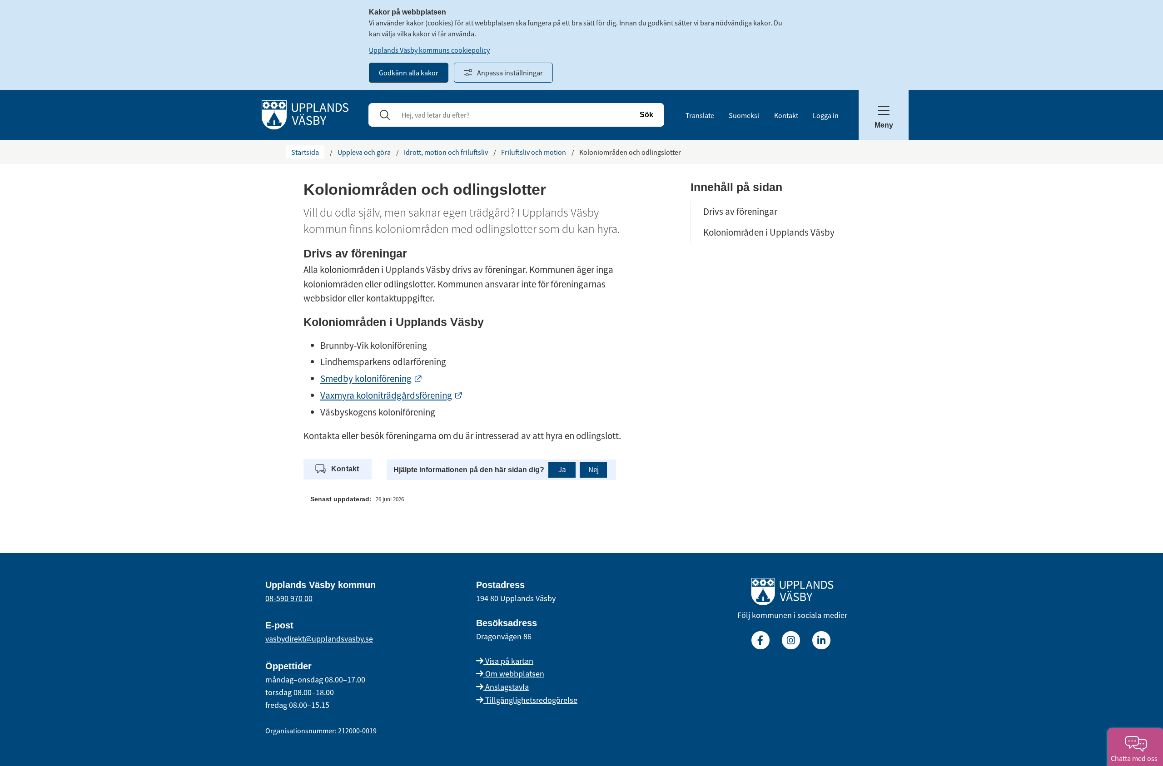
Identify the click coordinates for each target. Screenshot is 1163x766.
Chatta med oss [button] (1135, 758)
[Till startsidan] (792, 593)
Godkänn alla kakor (408, 72)
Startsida (305, 152)
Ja (562, 469)
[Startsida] (305, 114)
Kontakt (786, 115)
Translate (700, 115)
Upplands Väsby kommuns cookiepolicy (429, 49)
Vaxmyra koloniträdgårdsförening (391, 395)
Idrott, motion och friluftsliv (446, 152)
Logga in (826, 115)
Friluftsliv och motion (533, 152)
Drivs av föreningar (740, 211)
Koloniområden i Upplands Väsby (769, 232)
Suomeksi (744, 115)
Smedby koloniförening (371, 378)
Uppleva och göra (364, 152)
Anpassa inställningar (510, 72)
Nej (593, 469)
